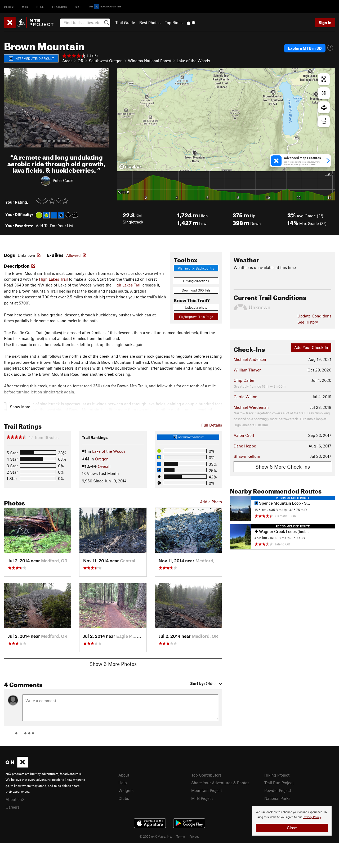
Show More (20, 406)
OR (80, 60)
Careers (12, 807)
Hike (40, 6)
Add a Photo (211, 501)
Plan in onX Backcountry (196, 268)
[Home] (31, 22)
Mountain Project (206, 790)
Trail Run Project (279, 782)
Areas (67, 60)
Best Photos (149, 22)
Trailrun (60, 6)
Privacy (194, 836)
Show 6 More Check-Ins (282, 467)
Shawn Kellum (247, 456)
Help (122, 782)
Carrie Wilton (245, 396)
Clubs (123, 798)
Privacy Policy (312, 817)
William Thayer (247, 369)
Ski (78, 6)
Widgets (125, 790)
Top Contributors (206, 775)
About (123, 775)
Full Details (211, 425)
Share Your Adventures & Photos (220, 782)
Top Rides (173, 22)
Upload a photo (196, 307)
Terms (180, 836)
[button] (9, 107)
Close (292, 827)
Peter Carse (63, 180)
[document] (292, 821)
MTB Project (202, 798)
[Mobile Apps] (191, 22)
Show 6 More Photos (113, 664)
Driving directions (196, 281)
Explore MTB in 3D (305, 48)
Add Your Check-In (311, 347)
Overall (104, 466)
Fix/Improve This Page (196, 317)
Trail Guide (125, 22)
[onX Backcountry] (105, 7)
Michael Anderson (250, 359)
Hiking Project (276, 775)
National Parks (277, 798)
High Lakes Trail (53, 279)
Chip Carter (244, 380)
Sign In (325, 22)
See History (307, 322)
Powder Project (277, 790)
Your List (65, 225)
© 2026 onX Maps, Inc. (156, 836)
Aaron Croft (244, 435)
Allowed (73, 255)
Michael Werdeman (251, 407)
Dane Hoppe (245, 445)
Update (314, 315)
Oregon (102, 458)
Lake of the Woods (193, 60)
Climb (9, 6)
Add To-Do (45, 225)
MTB (25, 6)
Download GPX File (196, 290)
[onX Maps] (17, 766)
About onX (15, 799)
